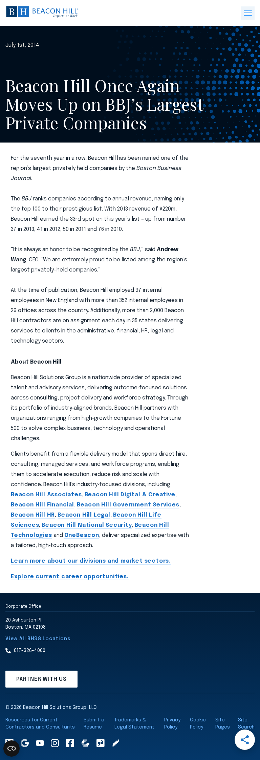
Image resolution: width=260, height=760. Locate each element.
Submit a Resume (94, 724)
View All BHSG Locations (37, 638)
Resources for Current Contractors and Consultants (40, 724)
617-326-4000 (29, 650)
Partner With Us (41, 679)
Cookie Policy (198, 724)
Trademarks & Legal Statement (134, 724)
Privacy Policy (172, 724)
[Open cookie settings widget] (11, 748)
